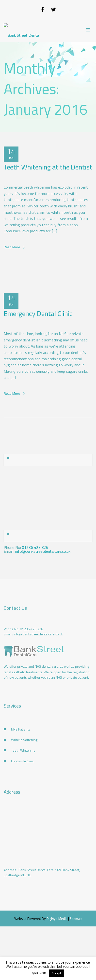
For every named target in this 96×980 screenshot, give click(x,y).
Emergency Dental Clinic (38, 313)
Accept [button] (56, 973)
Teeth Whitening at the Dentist (48, 167)
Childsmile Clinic (22, 761)
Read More (12, 246)
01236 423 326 (35, 547)
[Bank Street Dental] (22, 30)
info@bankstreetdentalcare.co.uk (42, 551)
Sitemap (76, 918)
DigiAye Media (57, 918)
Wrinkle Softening (24, 739)
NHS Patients (20, 729)
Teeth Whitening (23, 750)
